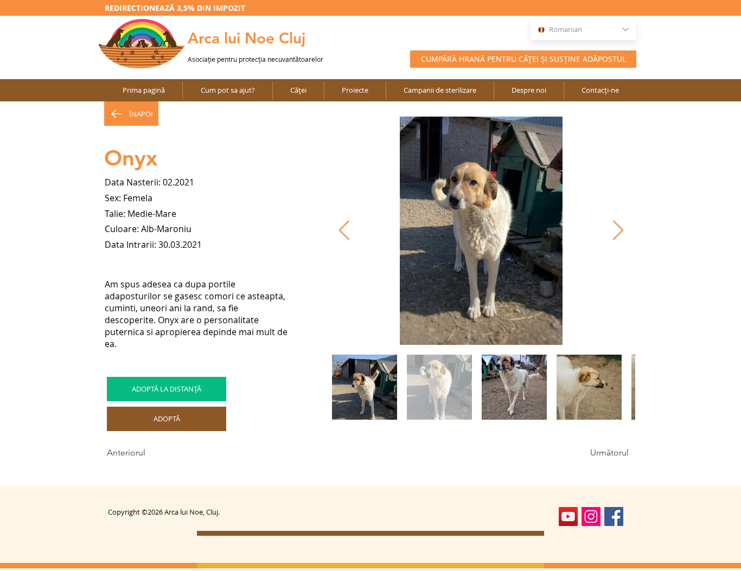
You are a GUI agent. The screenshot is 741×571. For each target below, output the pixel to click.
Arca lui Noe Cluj (246, 38)
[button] (355, 90)
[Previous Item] (344, 230)
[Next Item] (618, 230)
